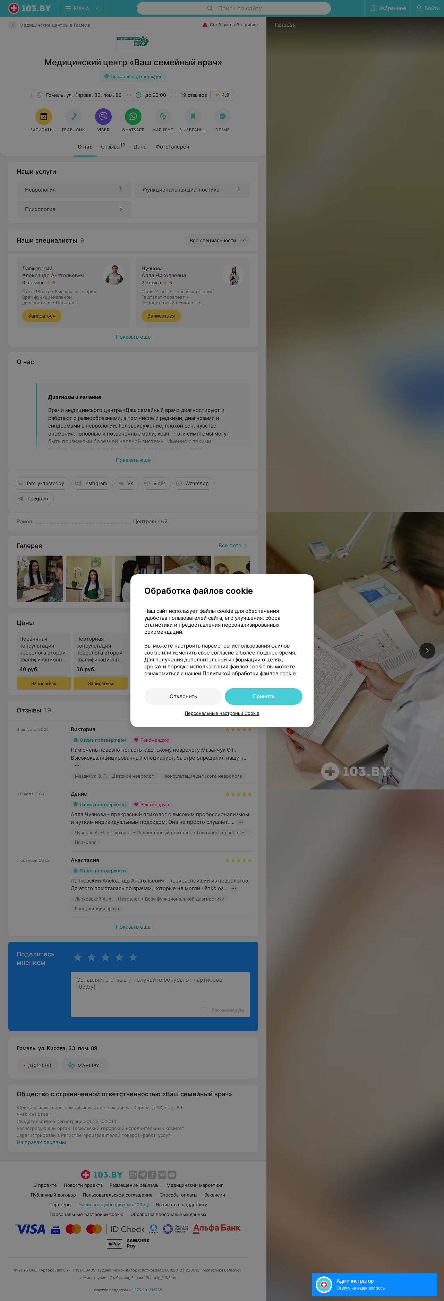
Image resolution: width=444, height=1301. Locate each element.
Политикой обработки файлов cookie (249, 673)
